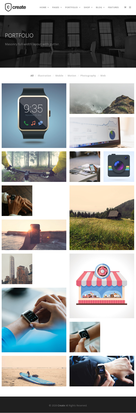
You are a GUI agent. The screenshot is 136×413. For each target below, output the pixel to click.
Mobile (59, 75)
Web (103, 75)
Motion (72, 75)
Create (61, 405)
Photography (88, 75)
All (32, 75)
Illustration (44, 75)
